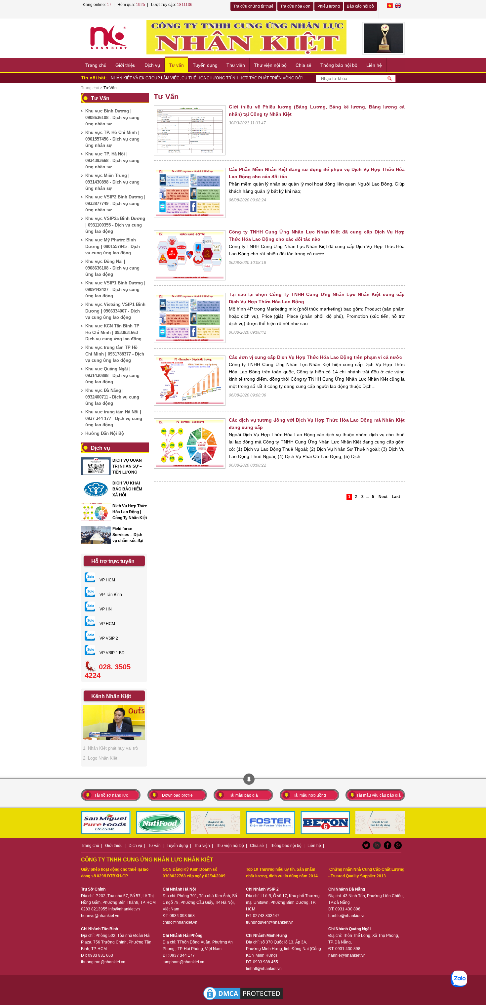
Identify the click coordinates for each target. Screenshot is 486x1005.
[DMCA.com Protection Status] (243, 993)
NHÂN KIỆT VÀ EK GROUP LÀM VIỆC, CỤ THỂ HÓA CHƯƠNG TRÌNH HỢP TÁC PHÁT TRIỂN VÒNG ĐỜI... (208, 78)
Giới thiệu (125, 65)
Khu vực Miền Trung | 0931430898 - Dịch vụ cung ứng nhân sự (112, 182)
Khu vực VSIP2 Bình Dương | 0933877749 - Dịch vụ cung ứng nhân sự (115, 203)
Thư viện (235, 65)
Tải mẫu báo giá (243, 795)
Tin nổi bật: (94, 77)
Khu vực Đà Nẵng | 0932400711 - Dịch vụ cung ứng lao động (112, 397)
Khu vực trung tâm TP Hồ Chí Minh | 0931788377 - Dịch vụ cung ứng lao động (114, 354)
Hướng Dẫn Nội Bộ (104, 433)
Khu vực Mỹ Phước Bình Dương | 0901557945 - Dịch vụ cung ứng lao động (112, 246)
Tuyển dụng (205, 65)
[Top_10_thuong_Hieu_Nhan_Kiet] (383, 38)
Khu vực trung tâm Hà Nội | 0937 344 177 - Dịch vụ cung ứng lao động (113, 418)
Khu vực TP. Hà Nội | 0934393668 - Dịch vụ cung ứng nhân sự (112, 160)
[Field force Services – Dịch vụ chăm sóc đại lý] (96, 534)
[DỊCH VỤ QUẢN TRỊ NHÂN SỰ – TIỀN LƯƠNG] (96, 466)
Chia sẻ (303, 65)
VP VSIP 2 (108, 638)
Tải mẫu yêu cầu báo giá (378, 795)
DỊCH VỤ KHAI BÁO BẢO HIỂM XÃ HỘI (127, 489)
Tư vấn (176, 65)
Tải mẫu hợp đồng (309, 795)
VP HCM (107, 580)
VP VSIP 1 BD (112, 652)
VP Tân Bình (110, 594)
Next (383, 496)
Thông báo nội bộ (338, 65)
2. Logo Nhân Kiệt (100, 758)
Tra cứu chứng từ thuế (253, 6)
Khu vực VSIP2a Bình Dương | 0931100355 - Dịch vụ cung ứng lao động (115, 225)
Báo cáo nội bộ (360, 6)
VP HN (105, 609)
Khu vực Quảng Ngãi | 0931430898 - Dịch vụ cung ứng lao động (112, 375)
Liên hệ (374, 65)
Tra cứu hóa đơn (295, 6)
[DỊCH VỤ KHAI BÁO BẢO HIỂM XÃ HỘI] (96, 489)
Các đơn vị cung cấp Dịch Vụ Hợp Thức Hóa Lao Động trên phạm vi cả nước (315, 357)
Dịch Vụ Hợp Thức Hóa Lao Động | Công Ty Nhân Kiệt (129, 512)
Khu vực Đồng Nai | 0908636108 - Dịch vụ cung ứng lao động (112, 268)
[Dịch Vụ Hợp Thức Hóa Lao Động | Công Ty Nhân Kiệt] (96, 512)
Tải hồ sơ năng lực (111, 795)
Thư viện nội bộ (270, 65)
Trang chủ (95, 65)
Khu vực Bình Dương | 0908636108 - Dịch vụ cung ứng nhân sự (112, 117)
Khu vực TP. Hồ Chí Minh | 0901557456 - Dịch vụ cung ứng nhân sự (112, 139)
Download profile (177, 795)
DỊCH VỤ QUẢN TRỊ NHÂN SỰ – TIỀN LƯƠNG (127, 466)
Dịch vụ (152, 65)
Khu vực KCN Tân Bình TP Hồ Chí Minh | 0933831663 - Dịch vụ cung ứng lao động (113, 332)
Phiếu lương (328, 6)
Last (396, 496)
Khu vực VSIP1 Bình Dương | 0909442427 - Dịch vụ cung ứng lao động (115, 289)
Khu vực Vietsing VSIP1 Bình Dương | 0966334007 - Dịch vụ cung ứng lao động (115, 311)
